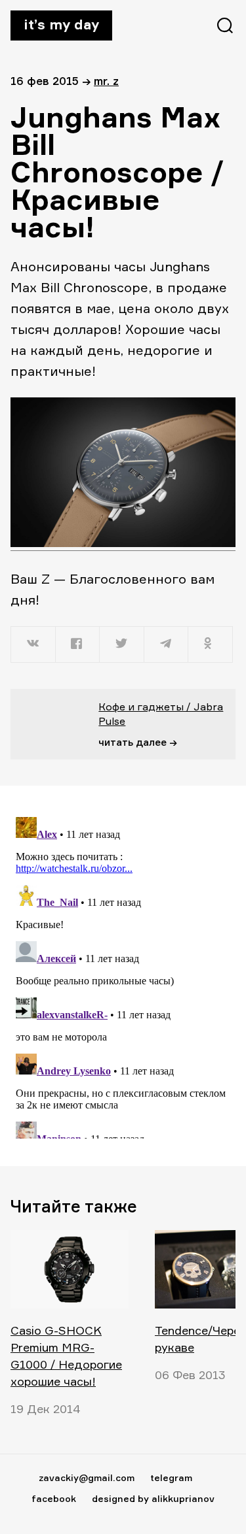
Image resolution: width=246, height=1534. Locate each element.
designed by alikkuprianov (153, 1498)
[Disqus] (123, 975)
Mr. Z (106, 81)
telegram (171, 1477)
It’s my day (61, 24)
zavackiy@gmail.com (86, 1477)
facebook (53, 1498)
